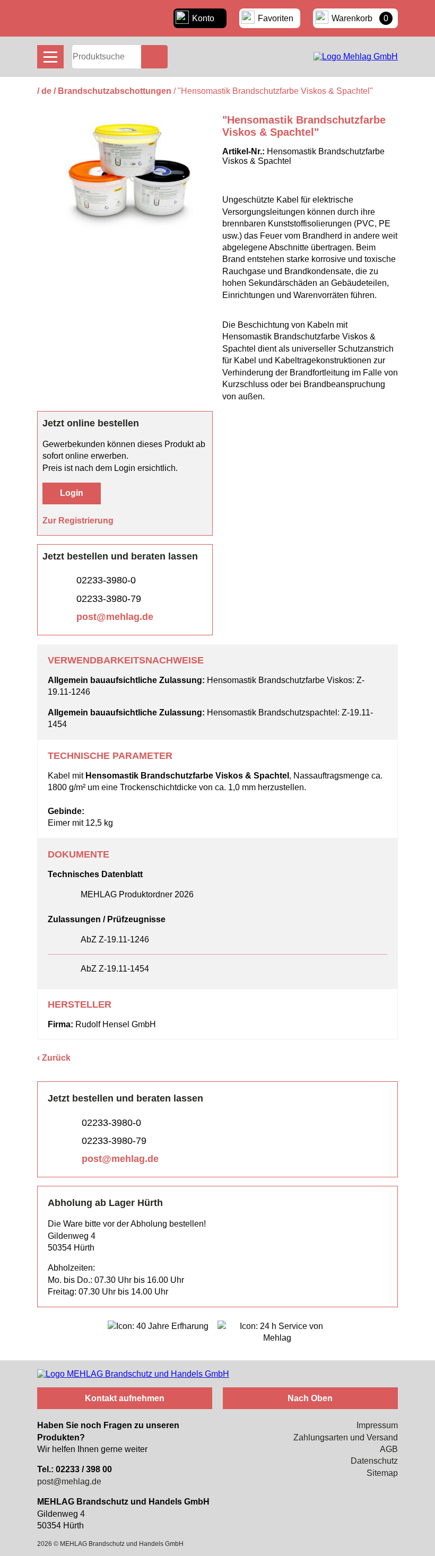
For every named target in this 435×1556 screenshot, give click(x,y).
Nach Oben (310, 1398)
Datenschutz (374, 1460)
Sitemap (382, 1473)
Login (71, 492)
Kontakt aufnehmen (124, 1398)
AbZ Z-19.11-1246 (115, 939)
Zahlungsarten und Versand (345, 1437)
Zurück (56, 1057)
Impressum (377, 1425)
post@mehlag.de (114, 616)
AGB (389, 1449)
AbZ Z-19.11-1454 (115, 968)
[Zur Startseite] (356, 56)
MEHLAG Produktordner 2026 (137, 894)
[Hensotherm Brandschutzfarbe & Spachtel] (125, 236)
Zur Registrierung (78, 520)
